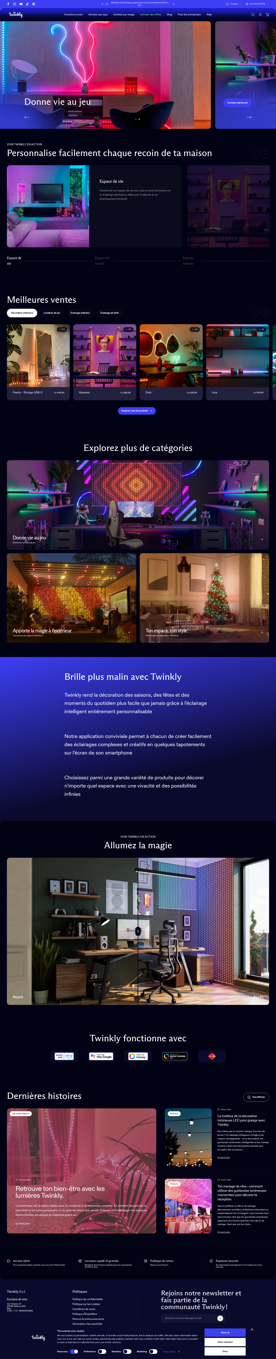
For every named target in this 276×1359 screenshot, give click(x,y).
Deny (225, 1351)
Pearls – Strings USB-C (28, 392)
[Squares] (104, 355)
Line (214, 392)
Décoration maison (20, 1114)
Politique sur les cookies (86, 1304)
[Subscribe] (220, 1318)
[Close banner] (252, 1329)
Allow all (225, 1332)
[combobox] (234, 4)
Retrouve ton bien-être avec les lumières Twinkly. (60, 1192)
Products (174, 1184)
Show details (169, 1351)
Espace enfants (188, 260)
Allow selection (225, 1342)
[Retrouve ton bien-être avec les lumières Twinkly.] (81, 1171)
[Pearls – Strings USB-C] (38, 355)
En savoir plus (23, 1223)
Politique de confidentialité (87, 1299)
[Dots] (171, 355)
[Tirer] (138, 931)
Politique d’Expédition (84, 1314)
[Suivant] (173, 4)
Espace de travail (102, 260)
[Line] (237, 355)
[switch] (102, 1351)
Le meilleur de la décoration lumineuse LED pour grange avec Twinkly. (241, 1120)
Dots (148, 392)
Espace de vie (14, 260)
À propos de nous (17, 1299)
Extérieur (174, 1114)
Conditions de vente (83, 1309)
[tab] (22, 313)
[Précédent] (102, 4)
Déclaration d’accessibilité (87, 1324)
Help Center (160, 4)
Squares (84, 392)
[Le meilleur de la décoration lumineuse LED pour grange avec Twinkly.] (188, 1137)
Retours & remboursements (88, 1319)
